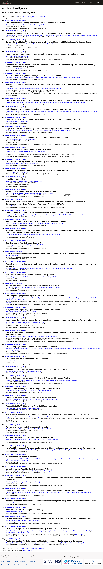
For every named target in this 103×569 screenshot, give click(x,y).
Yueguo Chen (39, 471)
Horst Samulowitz (42, 399)
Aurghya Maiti (93, 35)
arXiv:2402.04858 (10, 376)
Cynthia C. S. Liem (47, 193)
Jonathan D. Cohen (57, 223)
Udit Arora (55, 77)
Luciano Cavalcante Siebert (33, 371)
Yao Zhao (86, 348)
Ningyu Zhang (15, 532)
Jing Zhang (18, 471)
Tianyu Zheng (34, 215)
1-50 (16, 16)
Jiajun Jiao (61, 492)
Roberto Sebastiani (34, 408)
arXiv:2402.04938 (10, 425)
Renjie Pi (68, 492)
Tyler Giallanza (32, 223)
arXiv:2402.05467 (10, 539)
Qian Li (56, 531)
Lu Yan (58, 543)
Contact (15, 562)
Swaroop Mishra (77, 111)
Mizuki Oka (40, 245)
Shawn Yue (58, 215)
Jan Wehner (10, 371)
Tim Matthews (28, 417)
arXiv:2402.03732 (10, 147)
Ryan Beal (20, 417)
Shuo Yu (15, 151)
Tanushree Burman (21, 130)
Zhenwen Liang (11, 492)
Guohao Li (21, 299)
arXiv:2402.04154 (10, 210)
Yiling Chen (36, 439)
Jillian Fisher (30, 459)
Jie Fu (86, 215)
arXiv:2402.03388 (10, 31)
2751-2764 (42, 16)
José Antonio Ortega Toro (36, 322)
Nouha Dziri (9, 460)
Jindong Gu (55, 298)
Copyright (32, 562)
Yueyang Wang (10, 268)
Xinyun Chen (31, 111)
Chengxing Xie (10, 298)
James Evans (86, 298)
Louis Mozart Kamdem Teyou (15, 390)
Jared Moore (21, 459)
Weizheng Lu (10, 471)
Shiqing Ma (73, 543)
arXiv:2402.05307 (10, 498)
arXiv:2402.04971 (10, 435)
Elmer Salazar (43, 277)
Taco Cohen (74, 380)
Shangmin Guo (10, 348)
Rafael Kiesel (20, 69)
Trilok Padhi (9, 88)
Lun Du (17, 520)
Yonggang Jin (10, 215)
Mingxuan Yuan (28, 25)
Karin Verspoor (42, 151)
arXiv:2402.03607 (10, 82)
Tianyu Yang (53, 492)
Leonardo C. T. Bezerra (13, 450)
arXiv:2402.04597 (10, 318)
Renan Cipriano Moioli (61, 450)
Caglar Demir (29, 390)
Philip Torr (94, 298)
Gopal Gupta (52, 277)
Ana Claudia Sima (39, 336)
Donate (90, 3)
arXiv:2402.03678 (10, 126)
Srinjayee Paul (84, 35)
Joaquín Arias (33, 277)
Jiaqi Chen (9, 311)
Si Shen (8, 172)
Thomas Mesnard (76, 348)
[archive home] (6, 3)
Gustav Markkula (67, 268)
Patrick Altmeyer (11, 193)
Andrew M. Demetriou (24, 193)
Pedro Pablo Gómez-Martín (42, 429)
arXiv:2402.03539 (10, 62)
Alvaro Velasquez (54, 130)
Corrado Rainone (40, 380)
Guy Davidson (23, 77)
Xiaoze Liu (94, 531)
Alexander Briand (42, 287)
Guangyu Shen (10, 543)
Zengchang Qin (36, 482)
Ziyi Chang (27, 482)
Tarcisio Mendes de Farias (24, 336)
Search (77, 3)
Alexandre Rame (64, 348)
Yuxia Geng (32, 531)
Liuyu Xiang (50, 215)
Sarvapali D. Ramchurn (54, 417)
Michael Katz (53, 399)
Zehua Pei (9, 25)
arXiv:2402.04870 (10, 386)
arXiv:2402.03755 (10, 159)
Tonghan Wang (22, 439)
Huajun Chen (25, 532)
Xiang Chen (50, 531)
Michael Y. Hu (50, 102)
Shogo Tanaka (32, 245)
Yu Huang (37, 25)
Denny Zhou (67, 111)
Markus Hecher (11, 69)
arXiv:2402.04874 (10, 395)
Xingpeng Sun (10, 44)
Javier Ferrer (10, 322)
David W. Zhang (52, 380)
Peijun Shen (15, 172)
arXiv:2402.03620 (10, 107)
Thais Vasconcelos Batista (77, 450)
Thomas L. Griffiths (80, 102)
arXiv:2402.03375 (10, 20)
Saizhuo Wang (10, 163)
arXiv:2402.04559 (10, 293)
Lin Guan (9, 234)
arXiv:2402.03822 (10, 168)
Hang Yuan (19, 163)
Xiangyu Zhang (82, 543)
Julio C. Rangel (11, 336)
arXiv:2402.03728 (10, 135)
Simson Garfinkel (20, 287)
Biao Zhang (20, 348)
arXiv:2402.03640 (10, 117)
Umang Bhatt (59, 102)
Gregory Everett (11, 417)
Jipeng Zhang (76, 492)
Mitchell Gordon (40, 459)
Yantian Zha (31, 234)
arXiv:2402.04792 (10, 344)
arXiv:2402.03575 (10, 73)
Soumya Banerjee (23, 56)
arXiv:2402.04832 (10, 356)
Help (8, 562)
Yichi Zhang (17, 531)
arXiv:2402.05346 (10, 507)
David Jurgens (76, 298)
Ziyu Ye (34, 298)
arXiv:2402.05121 (10, 466)
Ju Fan (25, 471)
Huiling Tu (9, 151)
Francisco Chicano (21, 322)
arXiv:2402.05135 (10, 475)
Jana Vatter (9, 399)
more (28, 18)
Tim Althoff (17, 460)
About (3, 562)
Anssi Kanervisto (45, 77)
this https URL (79, 534)
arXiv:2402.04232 (10, 240)
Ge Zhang (18, 215)
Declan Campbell (39, 102)
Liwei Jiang (89, 459)
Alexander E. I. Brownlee (29, 450)
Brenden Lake (68, 102)
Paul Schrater (18, 511)
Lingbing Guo (41, 531)
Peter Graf (9, 503)
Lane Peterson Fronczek (53, 88)
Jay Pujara (15, 111)
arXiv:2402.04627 (10, 330)
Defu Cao (24, 520)
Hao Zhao (26, 215)
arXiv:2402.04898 (10, 412)
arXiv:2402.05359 (10, 516)
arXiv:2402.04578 (10, 307)
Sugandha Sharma (12, 77)
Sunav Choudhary (33, 35)
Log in (98, 3)
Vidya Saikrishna (24, 151)
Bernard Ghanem (11, 299)
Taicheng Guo (35, 492)
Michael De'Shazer (12, 206)
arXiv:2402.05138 (10, 488)
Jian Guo (35, 163)
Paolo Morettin (10, 408)
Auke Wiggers (30, 380)
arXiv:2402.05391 (10, 526)
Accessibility (11, 565)
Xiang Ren (23, 111)
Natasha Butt (10, 380)
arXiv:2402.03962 (10, 189)
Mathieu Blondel (16, 350)
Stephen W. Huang (68, 215)
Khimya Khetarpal (34, 77)
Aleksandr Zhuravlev (54, 287)
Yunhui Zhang (18, 482)
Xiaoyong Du (48, 471)
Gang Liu (27, 492)
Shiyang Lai (41, 298)
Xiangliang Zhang (86, 492)
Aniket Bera (55, 44)
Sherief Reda (24, 121)
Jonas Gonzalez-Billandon (25, 181)
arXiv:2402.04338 (10, 251)
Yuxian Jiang (17, 311)
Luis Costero (29, 429)
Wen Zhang (63, 531)
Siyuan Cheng (20, 543)
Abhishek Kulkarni (33, 130)
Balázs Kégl (38, 181)
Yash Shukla (10, 130)
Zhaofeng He (79, 215)
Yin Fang (25, 531)
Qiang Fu (31, 520)
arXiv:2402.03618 (10, 98)
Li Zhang (33, 311)
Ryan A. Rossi (44, 35)
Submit (83, 3)
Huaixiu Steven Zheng (90, 111)
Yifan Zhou (16, 234)
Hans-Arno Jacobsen (30, 399)
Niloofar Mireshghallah (53, 459)
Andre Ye (82, 459)
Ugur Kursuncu (19, 88)
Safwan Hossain (11, 439)
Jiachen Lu (25, 311)
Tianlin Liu (27, 348)
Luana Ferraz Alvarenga (45, 450)
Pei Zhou (9, 111)
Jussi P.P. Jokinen (44, 268)
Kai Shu (48, 298)
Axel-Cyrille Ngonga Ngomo (43, 390)
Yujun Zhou (44, 492)
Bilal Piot (92, 348)
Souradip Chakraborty (33, 44)
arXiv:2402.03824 (10, 177)
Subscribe (23, 562)
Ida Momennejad (74, 77)
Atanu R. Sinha (22, 35)
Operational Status (23, 565)
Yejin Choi (25, 460)
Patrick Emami (18, 503)
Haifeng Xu (55, 439)
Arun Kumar (9, 511)
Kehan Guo (20, 492)
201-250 (34, 16)
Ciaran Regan (10, 245)
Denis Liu (23, 234)
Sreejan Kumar (10, 102)
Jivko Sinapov (65, 130)
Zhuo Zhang (65, 543)
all (31, 18)
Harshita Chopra (11, 35)
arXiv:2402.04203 (10, 219)
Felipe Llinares (54, 348)
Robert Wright (44, 130)
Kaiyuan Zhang (31, 543)
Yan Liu (37, 520)
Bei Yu (43, 25)
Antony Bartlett (36, 193)
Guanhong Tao (41, 543)
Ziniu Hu (68, 298)
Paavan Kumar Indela (56, 35)
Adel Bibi (62, 298)
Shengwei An (51, 543)
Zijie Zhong (9, 482)
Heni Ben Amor (40, 234)
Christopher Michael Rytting (69, 459)
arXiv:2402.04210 (10, 228)
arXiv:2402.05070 (10, 454)
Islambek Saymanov (12, 255)
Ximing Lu (96, 459)
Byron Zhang (29, 102)
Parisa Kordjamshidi (28, 139)
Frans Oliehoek (19, 371)
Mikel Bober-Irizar (11, 56)
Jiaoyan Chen (72, 531)
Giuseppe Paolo (11, 181)
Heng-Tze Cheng (41, 111)
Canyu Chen (20, 298)
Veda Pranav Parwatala (71, 35)
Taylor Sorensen (11, 459)
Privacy (3, 565)
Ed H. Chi (59, 111)
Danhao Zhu (24, 172)
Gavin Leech (10, 287)
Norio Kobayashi (51, 336)
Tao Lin (29, 439)
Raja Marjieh (20, 102)
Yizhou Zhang (10, 520)
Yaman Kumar (29, 88)
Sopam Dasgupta (11, 277)
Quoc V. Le (51, 111)
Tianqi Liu (35, 348)
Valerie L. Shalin (39, 88)
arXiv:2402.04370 (10, 261)
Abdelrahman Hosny (12, 121)
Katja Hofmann (63, 77)
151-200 (29, 16)
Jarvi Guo (42, 215)
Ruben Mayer (18, 399)
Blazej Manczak (20, 380)
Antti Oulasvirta (56, 268)
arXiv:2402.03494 (10, 40)
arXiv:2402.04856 (10, 367)
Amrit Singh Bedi (46, 44)
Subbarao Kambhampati (53, 234)
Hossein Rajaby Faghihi (13, 139)
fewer (24, 18)
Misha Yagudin (31, 287)
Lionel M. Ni (27, 163)
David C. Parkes (46, 439)
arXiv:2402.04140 (10, 199)
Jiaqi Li (88, 531)
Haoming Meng (20, 44)
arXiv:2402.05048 (10, 446)
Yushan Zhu (81, 531)
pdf (17, 20)
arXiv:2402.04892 (10, 404)
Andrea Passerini (21, 408)
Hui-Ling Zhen (17, 25)
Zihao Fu (31, 471)
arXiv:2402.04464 (10, 283)
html (20, 20)
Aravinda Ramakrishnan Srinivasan (27, 268)
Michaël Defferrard (64, 380)
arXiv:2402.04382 (10, 272)
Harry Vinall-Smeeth (12, 361)
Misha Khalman (43, 348)
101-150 (24, 16)
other (23, 20)
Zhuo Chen (9, 531)
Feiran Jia (28, 298)
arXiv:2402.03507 (10, 52)
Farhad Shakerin (23, 277)
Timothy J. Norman (40, 417)
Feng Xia (33, 151)
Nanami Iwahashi (21, 245)
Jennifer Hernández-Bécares (15, 429)
